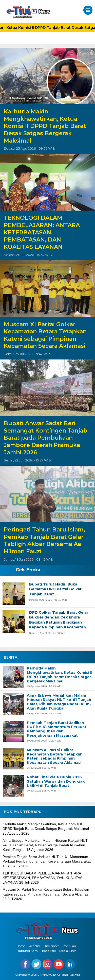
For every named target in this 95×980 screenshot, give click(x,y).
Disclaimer (51, 946)
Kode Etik (49, 951)
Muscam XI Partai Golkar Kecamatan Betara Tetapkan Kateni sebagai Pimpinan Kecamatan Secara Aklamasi (45, 335)
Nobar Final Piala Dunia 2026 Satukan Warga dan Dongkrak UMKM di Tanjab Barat (56, 781)
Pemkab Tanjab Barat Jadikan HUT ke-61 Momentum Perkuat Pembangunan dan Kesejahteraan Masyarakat (56, 729)
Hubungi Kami (28, 951)
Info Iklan (69, 946)
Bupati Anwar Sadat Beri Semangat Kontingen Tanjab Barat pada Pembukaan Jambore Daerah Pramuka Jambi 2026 (45, 438)
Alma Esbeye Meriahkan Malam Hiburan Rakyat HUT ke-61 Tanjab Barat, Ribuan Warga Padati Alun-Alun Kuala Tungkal (59, 701)
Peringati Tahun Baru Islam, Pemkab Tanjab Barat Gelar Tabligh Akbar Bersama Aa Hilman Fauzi (44, 540)
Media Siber (67, 951)
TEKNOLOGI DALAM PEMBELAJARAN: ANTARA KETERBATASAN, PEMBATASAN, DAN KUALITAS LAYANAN (42, 232)
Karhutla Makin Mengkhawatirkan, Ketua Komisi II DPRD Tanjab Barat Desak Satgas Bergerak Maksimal (45, 126)
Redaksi (34, 946)
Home (20, 946)
